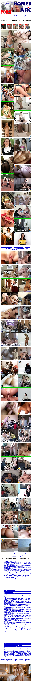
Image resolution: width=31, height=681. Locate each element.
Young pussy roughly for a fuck (10, 561)
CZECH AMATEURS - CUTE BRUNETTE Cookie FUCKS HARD (16, 575)
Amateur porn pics (18, 15)
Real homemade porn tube (19, 249)
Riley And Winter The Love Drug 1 (10, 597)
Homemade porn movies (6, 15)
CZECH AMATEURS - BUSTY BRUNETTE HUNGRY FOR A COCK (17, 601)
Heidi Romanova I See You (9, 600)
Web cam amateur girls (16, 16)
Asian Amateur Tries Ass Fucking (10, 636)
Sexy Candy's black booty (9, 564)
